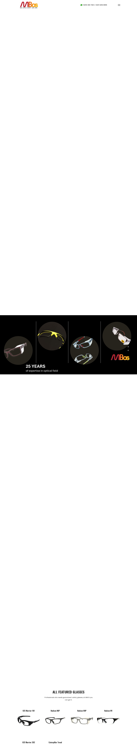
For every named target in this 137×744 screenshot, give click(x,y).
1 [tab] (128, 339)
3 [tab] (128, 347)
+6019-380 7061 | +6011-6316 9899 (94, 5)
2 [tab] (128, 343)
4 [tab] (128, 350)
